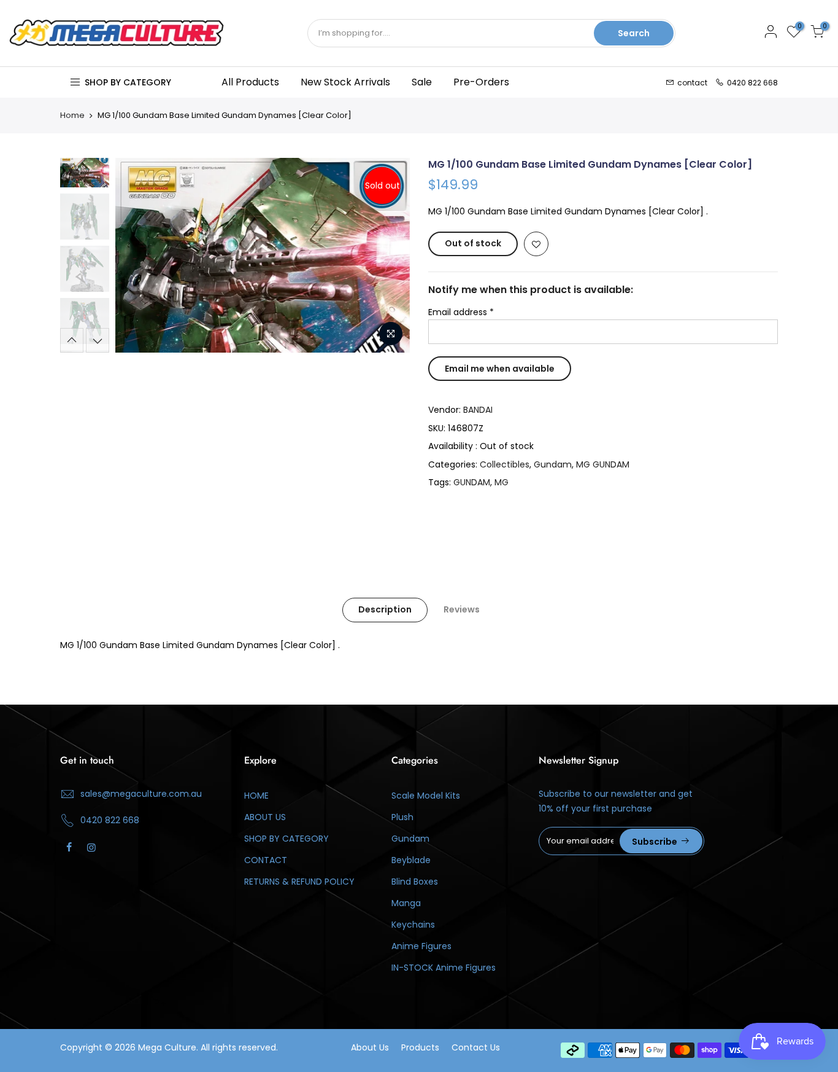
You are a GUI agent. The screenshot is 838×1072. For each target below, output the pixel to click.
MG (501, 482)
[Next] (388, 255)
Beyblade (411, 860)
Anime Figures (421, 946)
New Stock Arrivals (345, 82)
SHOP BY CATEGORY (286, 838)
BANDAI (478, 410)
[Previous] (136, 255)
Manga (406, 903)
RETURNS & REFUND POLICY (299, 881)
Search (634, 33)
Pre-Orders (481, 82)
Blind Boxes (414, 881)
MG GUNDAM (602, 464)
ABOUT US (265, 817)
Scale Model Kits (425, 795)
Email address (461, 312)
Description (385, 609)
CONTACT (265, 860)
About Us (370, 1047)
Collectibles (504, 464)
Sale (422, 82)
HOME (256, 795)
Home (72, 115)
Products (420, 1047)
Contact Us (476, 1047)
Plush (402, 817)
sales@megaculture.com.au (141, 794)
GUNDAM (471, 482)
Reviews (462, 609)
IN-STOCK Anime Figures (443, 967)
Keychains (413, 924)
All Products (250, 82)
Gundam (553, 464)
